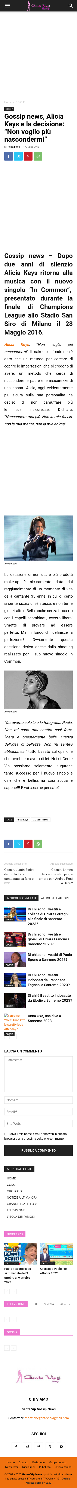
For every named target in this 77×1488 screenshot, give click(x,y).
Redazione (14, 146)
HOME (11, 1178)
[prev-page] (7, 1036)
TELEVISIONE (16, 1210)
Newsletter (11, 1467)
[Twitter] (18, 156)
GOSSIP (20, 102)
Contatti (23, 1462)
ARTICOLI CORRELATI (21, 898)
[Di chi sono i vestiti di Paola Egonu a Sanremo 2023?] (15, 959)
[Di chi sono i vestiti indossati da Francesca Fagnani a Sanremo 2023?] (15, 980)
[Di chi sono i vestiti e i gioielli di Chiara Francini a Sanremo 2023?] (15, 939)
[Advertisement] (38, 57)
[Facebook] (8, 156)
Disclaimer (28, 1467)
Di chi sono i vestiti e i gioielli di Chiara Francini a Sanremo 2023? (49, 939)
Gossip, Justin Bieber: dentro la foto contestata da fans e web (19, 876)
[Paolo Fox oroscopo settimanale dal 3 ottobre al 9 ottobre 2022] (20, 1254)
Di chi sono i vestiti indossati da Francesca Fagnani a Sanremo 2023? (49, 980)
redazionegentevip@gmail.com (47, 1418)
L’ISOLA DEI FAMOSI (21, 1217)
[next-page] (13, 1036)
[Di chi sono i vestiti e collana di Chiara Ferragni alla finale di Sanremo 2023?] (15, 914)
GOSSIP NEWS (41, 819)
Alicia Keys (22, 819)
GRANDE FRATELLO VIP (23, 1204)
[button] (7, 5)
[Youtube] (61, 1446)
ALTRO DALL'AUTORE (55, 898)
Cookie (66, 1478)
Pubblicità (45, 1467)
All (35, 1304)
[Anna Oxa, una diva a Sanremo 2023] (15, 1025)
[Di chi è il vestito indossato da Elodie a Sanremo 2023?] (15, 1000)
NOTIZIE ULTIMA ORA (22, 1197)
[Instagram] (27, 1446)
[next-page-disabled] (13, 1319)
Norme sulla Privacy (38, 1483)
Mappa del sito (57, 1462)
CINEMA (49, 1304)
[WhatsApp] (38, 156)
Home (8, 102)
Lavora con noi (63, 1467)
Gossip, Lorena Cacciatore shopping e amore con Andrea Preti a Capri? (56, 876)
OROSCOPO (15, 1191)
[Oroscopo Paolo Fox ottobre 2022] (56, 1254)
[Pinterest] (28, 156)
